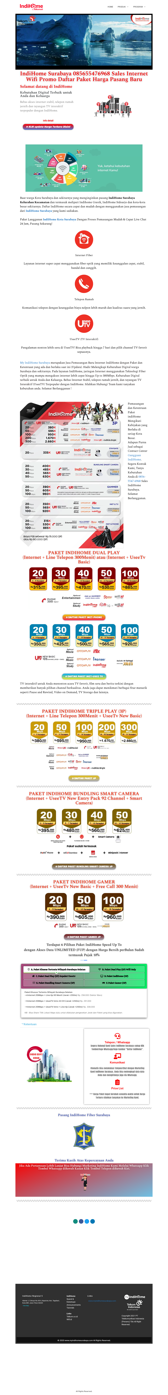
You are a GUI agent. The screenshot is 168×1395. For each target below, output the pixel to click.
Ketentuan (30, 1024)
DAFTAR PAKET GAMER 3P (85, 937)
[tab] (56, 969)
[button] (84, 1024)
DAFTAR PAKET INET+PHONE (85, 617)
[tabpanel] (84, 1003)
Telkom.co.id (72, 1316)
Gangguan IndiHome (134, 457)
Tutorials (70, 1308)
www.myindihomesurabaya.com (102, 1301)
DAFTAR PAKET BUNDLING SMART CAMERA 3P (85, 867)
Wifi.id (69, 1319)
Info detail (48, 120)
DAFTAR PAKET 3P (85, 778)
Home (110, 7)
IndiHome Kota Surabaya (59, 219)
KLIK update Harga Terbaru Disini (49, 127)
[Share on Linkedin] (92, 1221)
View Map (26, 1305)
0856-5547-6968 (136, 479)
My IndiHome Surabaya (35, 363)
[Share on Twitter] (87, 1221)
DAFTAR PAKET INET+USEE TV (85, 676)
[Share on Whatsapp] (75, 1221)
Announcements (74, 1305)
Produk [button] (122, 7)
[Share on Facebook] (81, 1221)
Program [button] (138, 7)
